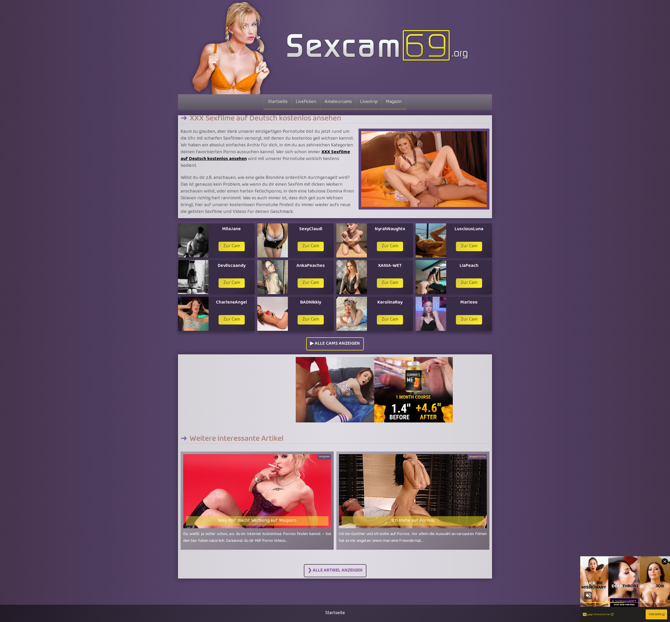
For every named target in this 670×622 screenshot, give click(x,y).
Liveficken (306, 102)
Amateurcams (338, 102)
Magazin (394, 102)
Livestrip (369, 102)
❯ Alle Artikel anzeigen (335, 570)
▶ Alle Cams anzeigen (335, 344)
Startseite (278, 102)
